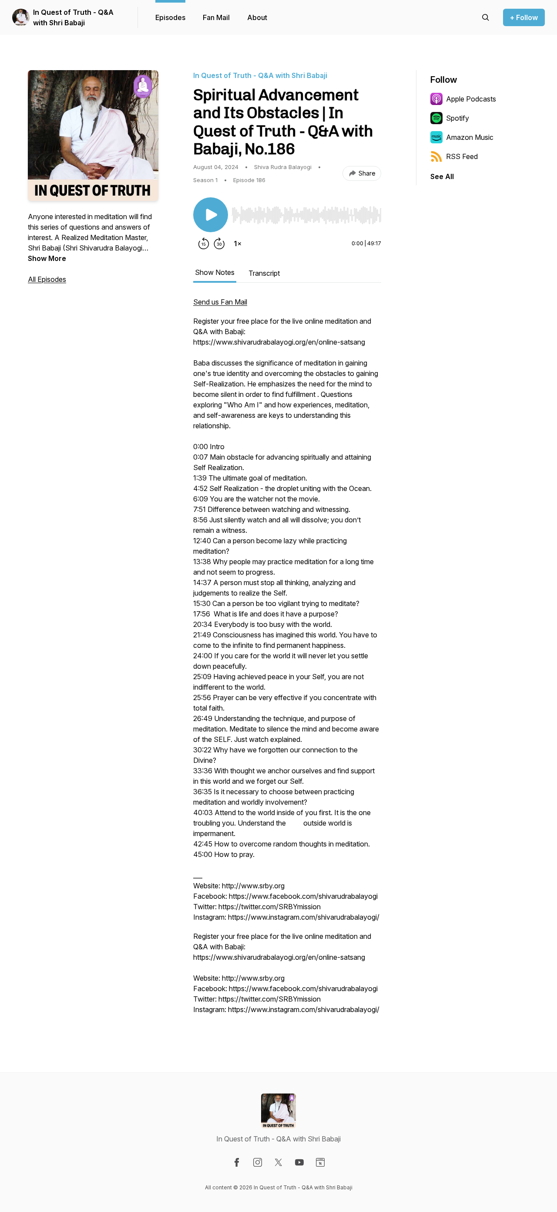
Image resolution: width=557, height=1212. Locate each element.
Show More (47, 258)
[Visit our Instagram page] (257, 1162)
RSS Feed (462, 156)
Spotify (457, 118)
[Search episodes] (485, 17)
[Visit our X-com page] (278, 1162)
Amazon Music (469, 137)
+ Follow (524, 17)
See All (442, 176)
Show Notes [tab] (215, 272)
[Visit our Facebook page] (236, 1162)
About (257, 17)
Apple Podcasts (471, 99)
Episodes (170, 17)
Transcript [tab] (264, 273)
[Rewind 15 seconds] (204, 243)
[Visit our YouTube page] (299, 1162)
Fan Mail (216, 17)
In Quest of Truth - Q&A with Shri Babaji (73, 17)
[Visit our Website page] (320, 1162)
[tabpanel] (287, 660)
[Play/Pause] (210, 214)
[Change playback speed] (237, 243)
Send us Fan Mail (220, 302)
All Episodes (47, 279)
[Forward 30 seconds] (219, 243)
